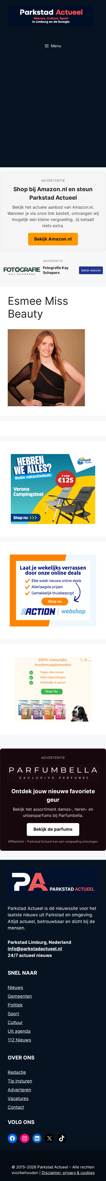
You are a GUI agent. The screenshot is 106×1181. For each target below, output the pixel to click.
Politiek (15, 1005)
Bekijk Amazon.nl (53, 239)
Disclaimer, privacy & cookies (68, 1172)
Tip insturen (20, 1081)
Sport (13, 1013)
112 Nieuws (19, 1039)
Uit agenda (19, 1031)
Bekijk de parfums (53, 829)
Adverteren (19, 1089)
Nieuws (15, 987)
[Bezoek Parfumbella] (53, 773)
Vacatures (18, 1098)
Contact (16, 1107)
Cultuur (15, 1022)
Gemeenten (20, 996)
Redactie (17, 1072)
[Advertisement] (53, 112)
